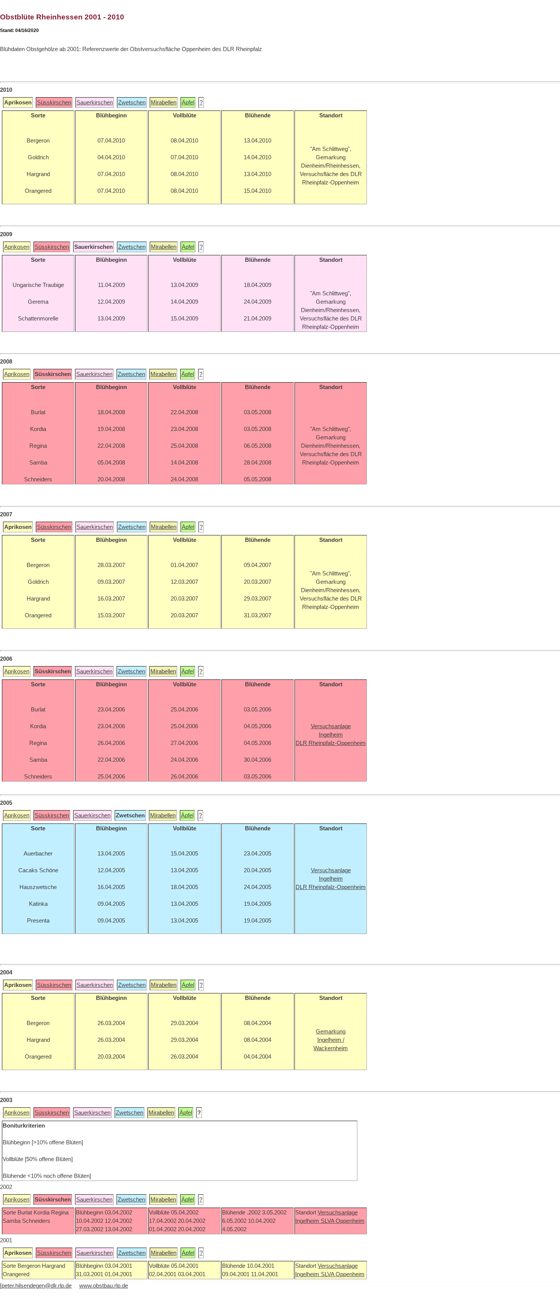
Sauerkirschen (95, 102)
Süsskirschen (54, 102)
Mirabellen (163, 102)
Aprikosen (16, 247)
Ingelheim (308, 1221)
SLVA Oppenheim (343, 1221)
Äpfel (188, 102)
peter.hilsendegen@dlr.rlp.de (37, 1286)
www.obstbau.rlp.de (103, 1286)
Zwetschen (132, 102)
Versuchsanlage (338, 1212)
